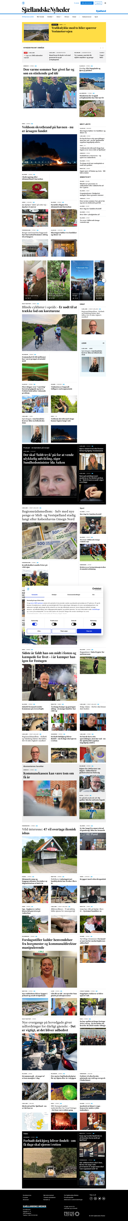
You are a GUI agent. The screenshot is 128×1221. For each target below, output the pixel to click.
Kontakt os (46, 1199)
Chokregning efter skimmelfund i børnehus (32, 178)
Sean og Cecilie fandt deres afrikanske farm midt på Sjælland (90, 1138)
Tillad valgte (64, 631)
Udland (82, 181)
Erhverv (67, 17)
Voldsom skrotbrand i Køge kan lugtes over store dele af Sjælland (92, 149)
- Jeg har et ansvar (34, 206)
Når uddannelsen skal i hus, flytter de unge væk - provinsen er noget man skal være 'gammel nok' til (91, 1165)
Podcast (33, 451)
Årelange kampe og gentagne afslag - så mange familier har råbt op (63, 709)
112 (65, 24)
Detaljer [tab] (54, 594)
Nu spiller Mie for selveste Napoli (92, 799)
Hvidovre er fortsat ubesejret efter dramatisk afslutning (93, 568)
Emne (58, 17)
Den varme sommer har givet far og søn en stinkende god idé (48, 71)
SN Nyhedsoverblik (28, 17)
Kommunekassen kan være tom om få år (48, 775)
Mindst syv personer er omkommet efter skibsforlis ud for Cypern (92, 185)
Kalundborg (83, 93)
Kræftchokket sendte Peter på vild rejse (34, 566)
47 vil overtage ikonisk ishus (49, 831)
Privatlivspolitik (68, 1197)
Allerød (82, 206)
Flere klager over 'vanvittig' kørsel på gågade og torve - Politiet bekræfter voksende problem (34, 390)
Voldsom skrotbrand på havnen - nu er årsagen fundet (47, 129)
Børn (59, 704)
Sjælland (27, 52)
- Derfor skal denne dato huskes (93, 708)
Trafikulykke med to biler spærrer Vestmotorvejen (74, 29)
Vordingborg (83, 1160)
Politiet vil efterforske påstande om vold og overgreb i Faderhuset (92, 1078)
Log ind (98, 3)
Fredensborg (26, 825)
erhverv (89, 128)
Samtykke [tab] (35, 594)
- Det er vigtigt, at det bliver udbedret (48, 1026)
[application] (35, 280)
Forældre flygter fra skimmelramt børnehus (61, 206)
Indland (90, 1073)
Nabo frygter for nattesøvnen (92, 653)
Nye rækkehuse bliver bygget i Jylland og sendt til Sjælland (34, 994)
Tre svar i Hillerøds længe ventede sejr (90, 221)
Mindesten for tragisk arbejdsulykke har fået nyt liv (91, 96)
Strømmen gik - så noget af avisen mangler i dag (33, 1077)
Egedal (81, 795)
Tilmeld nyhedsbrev (49, 1197)
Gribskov (26, 66)
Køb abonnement (87, 3)
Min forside (40, 17)
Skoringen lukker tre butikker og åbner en (64, 233)
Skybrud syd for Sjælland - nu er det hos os (34, 1107)
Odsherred (54, 734)
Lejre (52, 991)
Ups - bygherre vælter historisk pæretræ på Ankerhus (31, 911)
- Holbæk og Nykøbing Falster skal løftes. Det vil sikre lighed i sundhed (93, 314)
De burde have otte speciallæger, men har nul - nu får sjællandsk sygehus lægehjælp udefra (92, 140)
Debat (74, 17)
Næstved (53, 876)
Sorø (23, 906)
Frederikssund (26, 230)
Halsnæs (82, 161)
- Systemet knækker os (91, 910)
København (83, 564)
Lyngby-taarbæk (85, 991)
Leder (31, 416)
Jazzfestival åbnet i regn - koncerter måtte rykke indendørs (90, 1108)
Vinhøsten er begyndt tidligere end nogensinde (61, 388)
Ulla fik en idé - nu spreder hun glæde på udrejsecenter (64, 994)
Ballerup (82, 649)
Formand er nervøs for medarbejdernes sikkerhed (92, 941)
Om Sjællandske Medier (71, 1195)
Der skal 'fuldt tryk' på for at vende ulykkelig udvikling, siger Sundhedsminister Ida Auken (48, 459)
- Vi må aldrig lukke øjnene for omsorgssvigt (63, 910)
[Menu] (105, 3)
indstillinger (96, 609)
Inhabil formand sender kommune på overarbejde (33, 708)
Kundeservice (27, 1195)
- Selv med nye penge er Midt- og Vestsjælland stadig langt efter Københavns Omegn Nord (49, 515)
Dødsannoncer (86, 17)
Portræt (89, 1133)
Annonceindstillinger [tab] (73, 594)
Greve (23, 202)
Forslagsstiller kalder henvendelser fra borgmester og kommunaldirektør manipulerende (49, 944)
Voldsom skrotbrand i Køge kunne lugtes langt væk (62, 420)
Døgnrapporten (35, 52)
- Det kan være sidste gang (64, 1108)
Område (49, 17)
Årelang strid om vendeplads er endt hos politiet (92, 164)
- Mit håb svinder (92, 172)
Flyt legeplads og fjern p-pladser (89, 69)
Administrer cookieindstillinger (73, 1199)
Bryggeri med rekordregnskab (93, 879)
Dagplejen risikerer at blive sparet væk (91, 994)
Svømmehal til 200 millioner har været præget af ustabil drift (34, 359)
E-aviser (76, 3)
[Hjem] (23, 3)
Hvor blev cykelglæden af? (90, 214)
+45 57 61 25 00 (32, 1215)
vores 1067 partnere (36, 603)
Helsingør (25, 354)
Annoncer (26, 1199)
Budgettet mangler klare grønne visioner (92, 194)
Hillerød (24, 174)
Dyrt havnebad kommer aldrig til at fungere (35, 234)
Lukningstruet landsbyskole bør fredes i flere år (64, 881)
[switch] (54, 624)
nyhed (88, 136)
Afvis (39, 631)
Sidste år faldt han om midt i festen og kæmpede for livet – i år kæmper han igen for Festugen (49, 657)
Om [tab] (93, 594)
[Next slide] (104, 280)
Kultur (88, 1103)
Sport (96, 17)
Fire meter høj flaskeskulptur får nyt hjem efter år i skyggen (63, 1077)
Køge (61, 24)
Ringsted (82, 168)
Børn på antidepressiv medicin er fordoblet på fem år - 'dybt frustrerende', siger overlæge (91, 479)
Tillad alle (89, 631)
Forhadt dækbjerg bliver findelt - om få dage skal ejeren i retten (63, 738)
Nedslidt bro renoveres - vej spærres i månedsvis (90, 157)
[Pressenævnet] (71, 1212)
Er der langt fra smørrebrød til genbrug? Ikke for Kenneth (92, 829)
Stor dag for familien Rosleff (90, 209)
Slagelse (82, 66)
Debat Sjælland (93, 309)
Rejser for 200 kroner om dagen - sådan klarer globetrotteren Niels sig (89, 770)
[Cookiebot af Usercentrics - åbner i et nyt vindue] (93, 589)
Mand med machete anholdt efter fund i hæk (59, 56)
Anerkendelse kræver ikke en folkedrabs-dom (33, 421)
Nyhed (32, 66)
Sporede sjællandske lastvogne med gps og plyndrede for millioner (83, 57)
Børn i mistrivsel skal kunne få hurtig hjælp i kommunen (91, 449)
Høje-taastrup (26, 303)
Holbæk (53, 384)
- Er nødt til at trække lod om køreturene (49, 309)
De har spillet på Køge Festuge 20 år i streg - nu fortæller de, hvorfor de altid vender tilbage (93, 1023)
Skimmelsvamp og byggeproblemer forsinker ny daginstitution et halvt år (34, 881)
